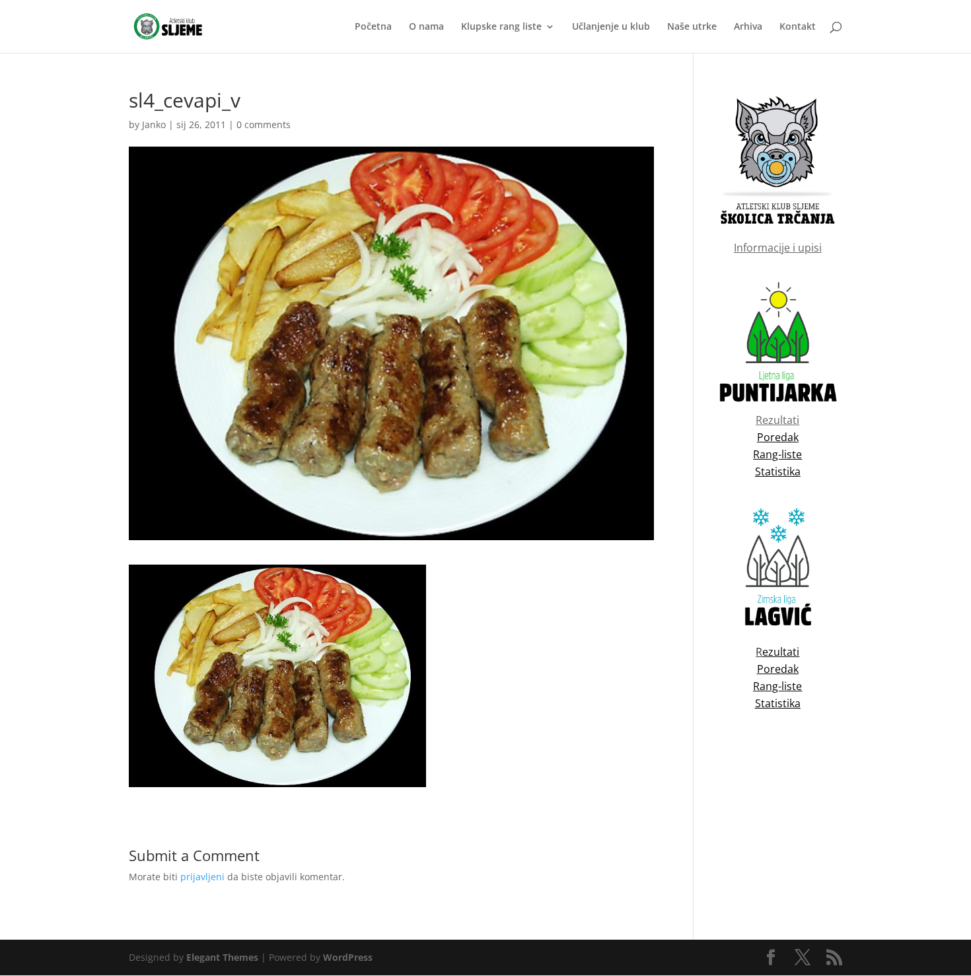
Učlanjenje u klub (611, 27)
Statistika (778, 703)
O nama (426, 27)
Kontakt (797, 27)
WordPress (348, 957)
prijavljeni (202, 876)
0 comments (263, 124)
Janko (154, 124)
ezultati (780, 652)
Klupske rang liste (501, 27)
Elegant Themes (222, 957)
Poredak (778, 669)
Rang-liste (777, 686)
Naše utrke (692, 27)
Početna (373, 27)
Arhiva (748, 27)
